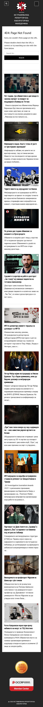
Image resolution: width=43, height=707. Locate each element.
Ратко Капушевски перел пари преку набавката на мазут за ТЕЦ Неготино (21, 613)
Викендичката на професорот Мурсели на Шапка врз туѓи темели (21, 565)
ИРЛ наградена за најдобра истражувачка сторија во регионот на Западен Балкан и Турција (21, 461)
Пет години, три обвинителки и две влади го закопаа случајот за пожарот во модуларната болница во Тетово (21, 83)
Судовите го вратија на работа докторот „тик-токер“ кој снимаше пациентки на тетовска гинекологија (21, 263)
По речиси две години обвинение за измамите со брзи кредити (21, 218)
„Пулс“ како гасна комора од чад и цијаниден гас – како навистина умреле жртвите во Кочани (21, 414)
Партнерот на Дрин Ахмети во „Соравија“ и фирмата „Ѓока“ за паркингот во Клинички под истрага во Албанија (21, 514)
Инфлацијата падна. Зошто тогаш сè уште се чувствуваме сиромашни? (21, 131)
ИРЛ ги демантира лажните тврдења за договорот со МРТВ (21, 315)
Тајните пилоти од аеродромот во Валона (21, 176)
